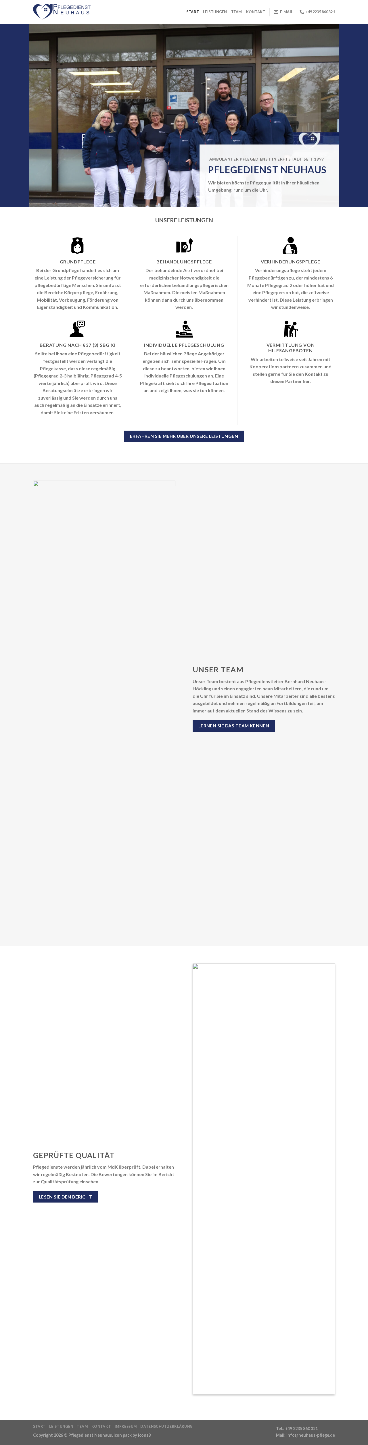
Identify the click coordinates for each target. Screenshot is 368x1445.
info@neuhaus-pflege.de (310, 1435)
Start (192, 11)
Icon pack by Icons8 (132, 1435)
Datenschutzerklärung (166, 1426)
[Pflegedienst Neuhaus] (62, 12)
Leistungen (215, 11)
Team (236, 11)
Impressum (126, 1426)
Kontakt (255, 11)
